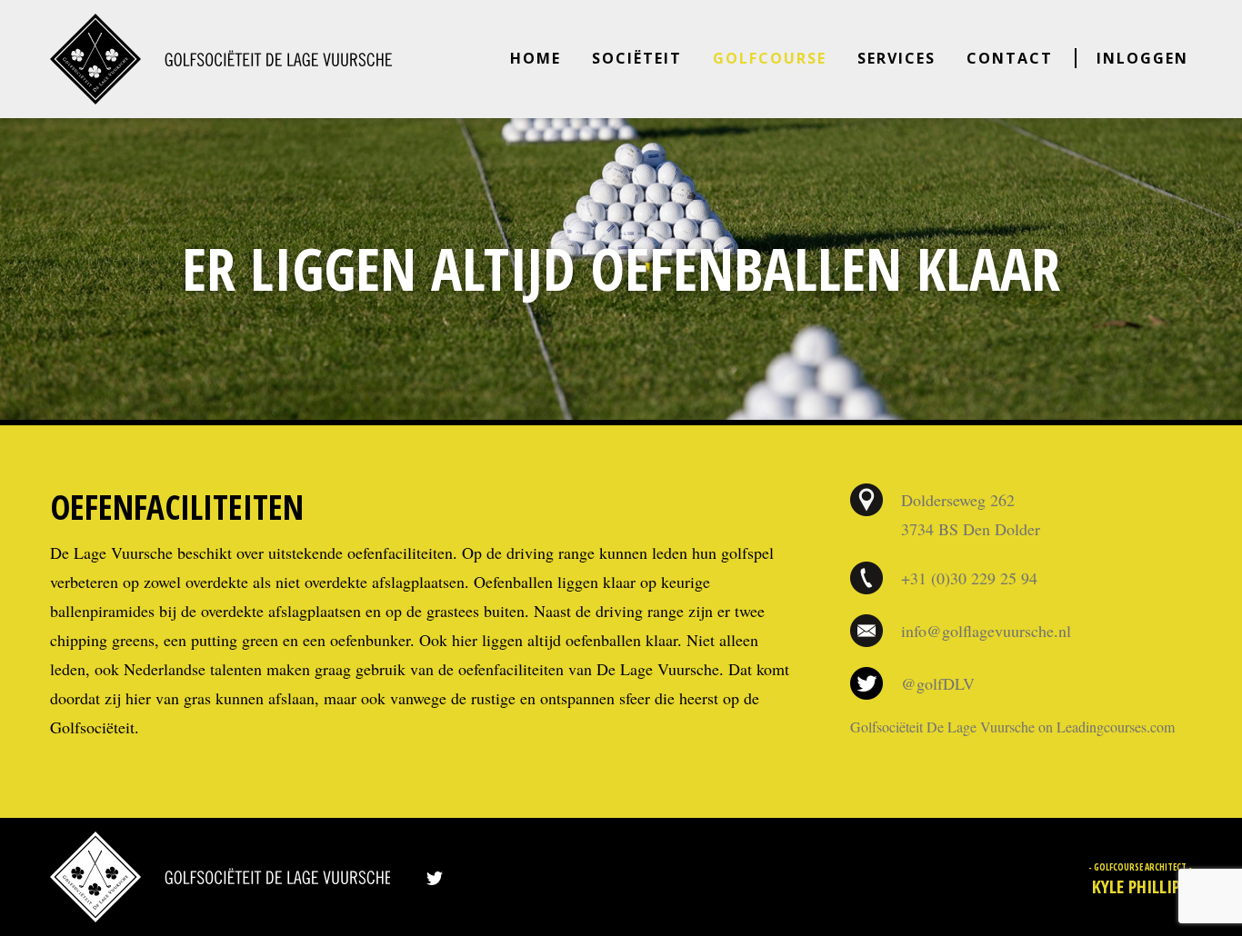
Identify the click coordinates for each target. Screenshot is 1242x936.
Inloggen (1142, 58)
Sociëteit (637, 58)
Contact (1010, 58)
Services (896, 58)
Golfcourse (769, 58)
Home (535, 58)
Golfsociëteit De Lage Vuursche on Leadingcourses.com (1012, 726)
